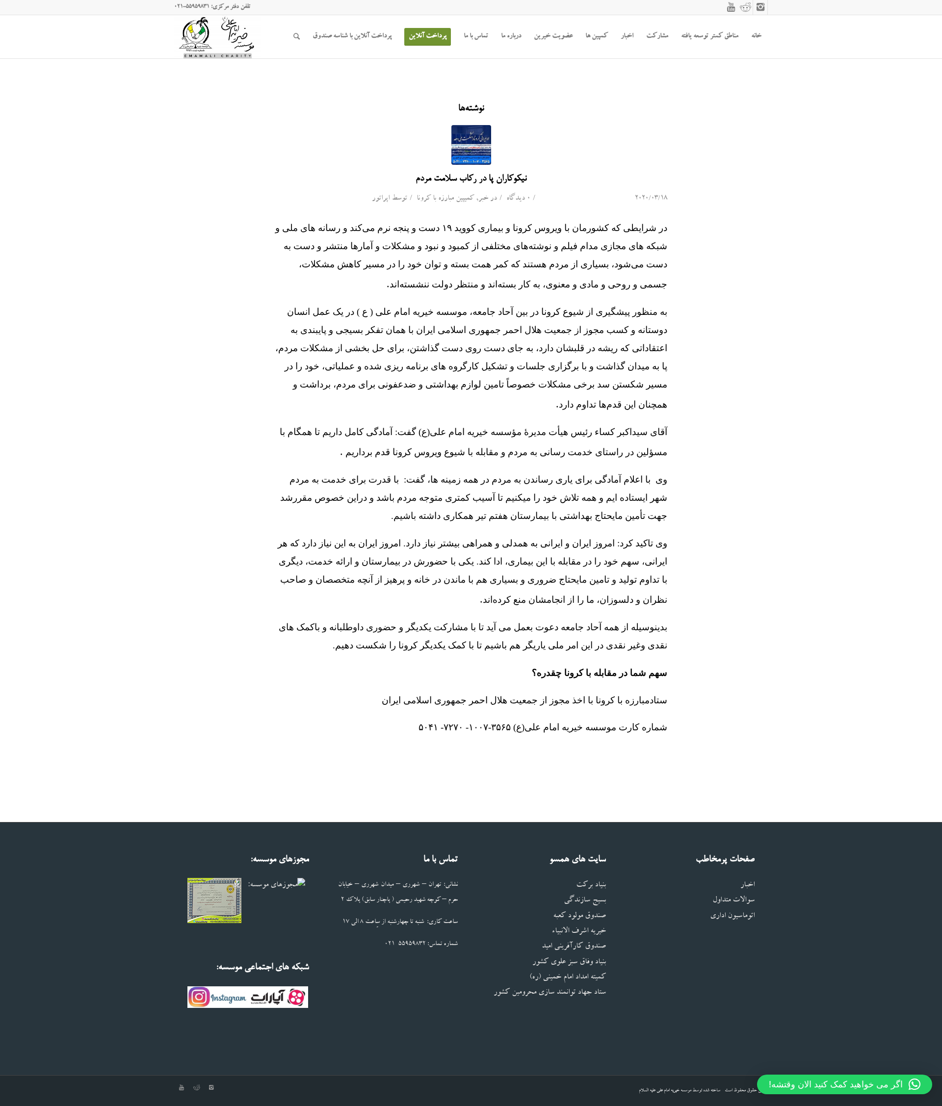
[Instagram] (760, 7)
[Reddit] (745, 7)
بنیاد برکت (591, 885)
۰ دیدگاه (517, 199)
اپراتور (381, 199)
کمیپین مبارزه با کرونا (445, 199)
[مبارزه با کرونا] (471, 145)
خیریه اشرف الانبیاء (578, 931)
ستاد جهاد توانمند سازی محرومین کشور (550, 993)
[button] (844, 1084)
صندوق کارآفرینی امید (574, 947)
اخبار (747, 885)
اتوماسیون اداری (732, 916)
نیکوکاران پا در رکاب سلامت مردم (471, 179)
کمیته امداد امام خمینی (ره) (567, 977)
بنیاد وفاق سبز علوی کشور (569, 962)
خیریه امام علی (668, 1090)
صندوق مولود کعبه (579, 916)
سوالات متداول (733, 900)
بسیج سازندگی (585, 900)
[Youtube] (731, 7)
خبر (483, 199)
